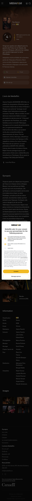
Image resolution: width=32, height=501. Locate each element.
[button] (16, 248)
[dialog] (16, 250)
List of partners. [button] (24, 257)
